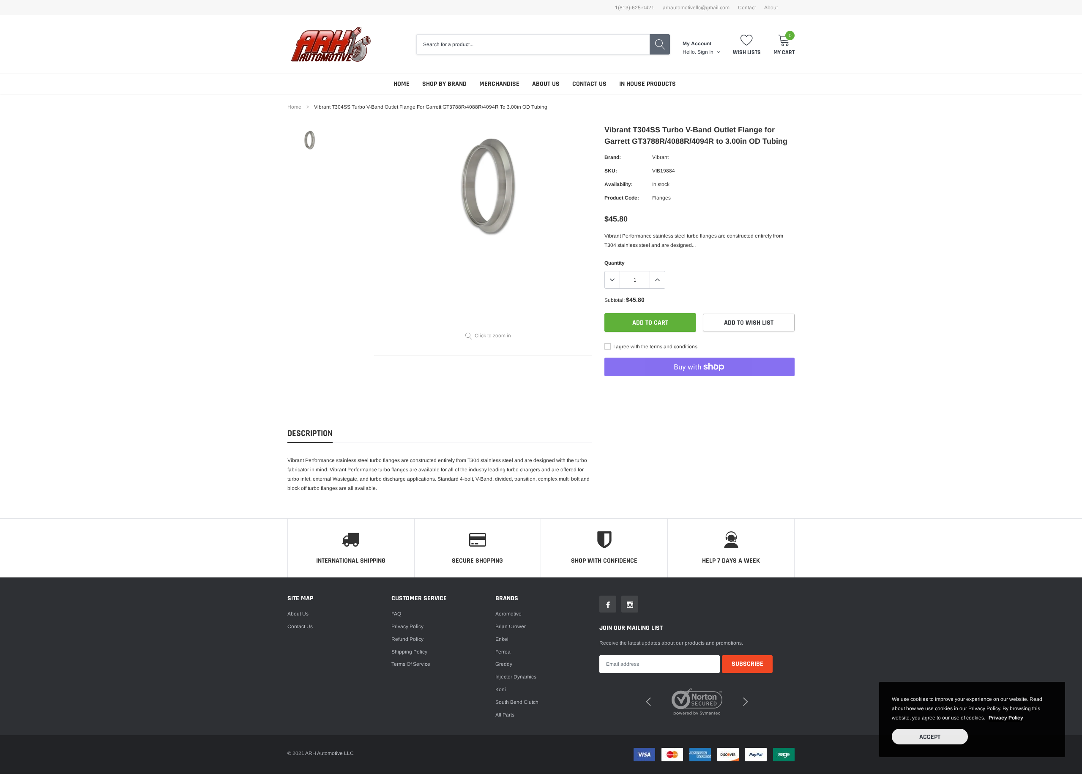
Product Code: (621, 198)
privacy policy (1006, 718)
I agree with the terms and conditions (654, 347)
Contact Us (589, 83)
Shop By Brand (444, 83)
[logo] (330, 44)
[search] (660, 44)
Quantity (614, 263)
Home (401, 83)
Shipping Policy (409, 652)
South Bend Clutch (516, 702)
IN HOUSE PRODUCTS (647, 83)
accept (929, 737)
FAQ (396, 614)
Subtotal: (614, 300)
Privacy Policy (407, 626)
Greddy (503, 664)
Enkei (501, 639)
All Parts (504, 715)
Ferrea (503, 652)
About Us (546, 83)
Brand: (612, 157)
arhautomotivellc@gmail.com (696, 7)
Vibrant (660, 157)
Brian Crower (510, 626)
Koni (500, 689)
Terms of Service (410, 664)
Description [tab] (310, 433)
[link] (310, 140)
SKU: (610, 171)
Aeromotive (508, 614)
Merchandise (499, 83)
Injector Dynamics (515, 677)
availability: (618, 184)
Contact (747, 7)
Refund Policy (407, 639)
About (771, 7)
